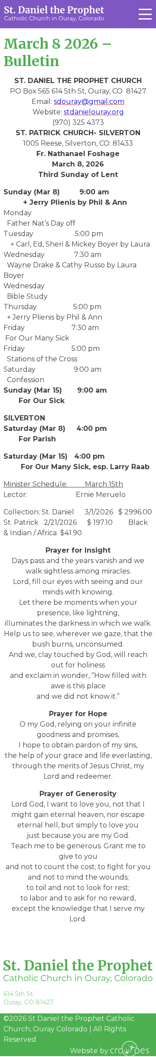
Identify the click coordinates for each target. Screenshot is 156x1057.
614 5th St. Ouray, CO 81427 (28, 998)
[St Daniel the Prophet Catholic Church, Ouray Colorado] (54, 13)
